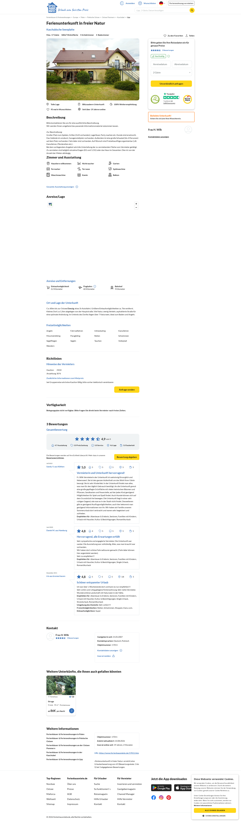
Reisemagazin (101, 794)
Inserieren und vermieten (129, 784)
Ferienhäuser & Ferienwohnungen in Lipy (64, 759)
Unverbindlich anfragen (171, 83)
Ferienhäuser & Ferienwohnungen (58, 17)
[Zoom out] (136, 207)
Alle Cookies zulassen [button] (215, 810)
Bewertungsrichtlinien (55, 458)
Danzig (71, 308)
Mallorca (50, 794)
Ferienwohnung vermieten (181, 3)
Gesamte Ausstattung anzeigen (60, 186)
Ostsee (49, 789)
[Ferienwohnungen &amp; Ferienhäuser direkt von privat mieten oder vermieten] (67, 10)
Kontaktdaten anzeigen (158, 137)
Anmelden (130, 3)
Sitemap (50, 804)
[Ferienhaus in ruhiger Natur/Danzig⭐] (61, 685)
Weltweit (51, 799)
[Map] (92, 238)
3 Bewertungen (73, 638)
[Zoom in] (136, 204)
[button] (215, 815)
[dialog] (214, 797)
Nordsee (50, 784)
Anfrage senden (127, 389)
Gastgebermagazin (126, 789)
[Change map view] (50, 204)
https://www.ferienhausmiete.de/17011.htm (119, 753)
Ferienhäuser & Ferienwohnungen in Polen (65, 734)
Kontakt (98, 804)
